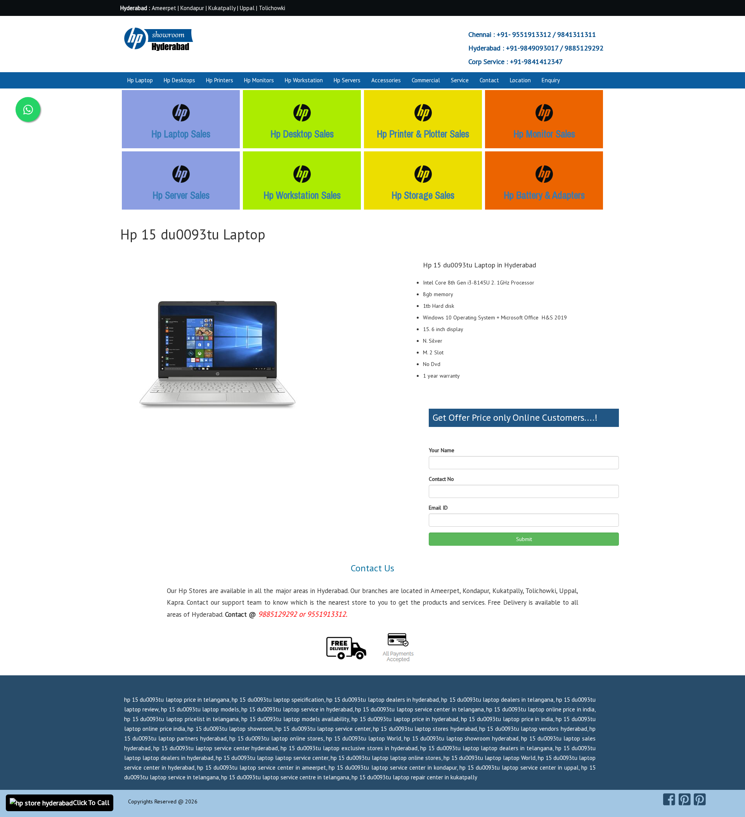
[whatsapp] (28, 109)
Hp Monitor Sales (544, 134)
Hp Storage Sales (423, 195)
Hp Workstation (304, 80)
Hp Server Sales (181, 195)
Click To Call (91, 802)
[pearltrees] (700, 799)
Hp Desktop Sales (302, 134)
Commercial (426, 80)
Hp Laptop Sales (180, 134)
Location (520, 80)
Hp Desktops (179, 80)
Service (460, 80)
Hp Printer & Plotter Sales (423, 134)
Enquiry (551, 80)
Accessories (386, 80)
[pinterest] (685, 799)
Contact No (441, 478)
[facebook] (669, 799)
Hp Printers (219, 80)
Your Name (441, 450)
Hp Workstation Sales (302, 195)
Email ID (438, 507)
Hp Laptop (140, 80)
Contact (489, 80)
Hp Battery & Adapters (544, 195)
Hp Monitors (259, 80)
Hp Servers (347, 80)
